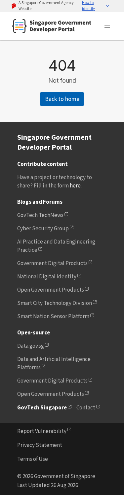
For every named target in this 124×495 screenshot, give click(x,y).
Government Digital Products (52, 263)
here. (76, 186)
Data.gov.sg (30, 346)
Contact (85, 408)
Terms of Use (32, 459)
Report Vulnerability (41, 431)
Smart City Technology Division (54, 303)
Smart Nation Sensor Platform (53, 316)
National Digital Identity (46, 277)
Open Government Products (50, 290)
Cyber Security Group (43, 229)
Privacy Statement (39, 445)
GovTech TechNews (40, 215)
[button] (95, 6)
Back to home (62, 99)
